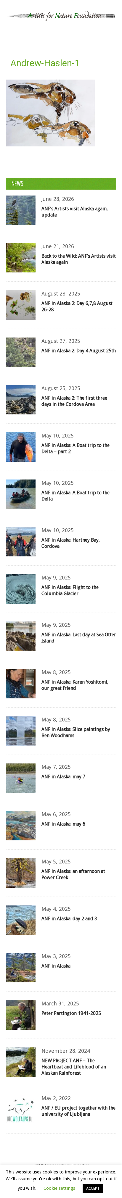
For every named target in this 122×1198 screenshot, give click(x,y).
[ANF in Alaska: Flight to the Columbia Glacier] (21, 589)
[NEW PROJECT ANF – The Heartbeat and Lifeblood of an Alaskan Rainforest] (21, 1062)
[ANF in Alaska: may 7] (21, 778)
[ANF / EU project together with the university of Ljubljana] (21, 1109)
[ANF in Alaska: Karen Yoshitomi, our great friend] (21, 683)
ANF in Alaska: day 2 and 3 (69, 918)
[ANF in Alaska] (21, 967)
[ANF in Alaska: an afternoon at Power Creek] (21, 873)
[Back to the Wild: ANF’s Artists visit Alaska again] (21, 257)
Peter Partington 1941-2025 (71, 1013)
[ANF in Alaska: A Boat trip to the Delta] (21, 494)
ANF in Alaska (55, 966)
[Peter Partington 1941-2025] (21, 1015)
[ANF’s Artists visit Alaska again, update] (21, 210)
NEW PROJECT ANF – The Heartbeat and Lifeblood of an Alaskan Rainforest (73, 1067)
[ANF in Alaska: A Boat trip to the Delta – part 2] (21, 447)
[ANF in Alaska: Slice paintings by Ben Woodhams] (21, 731)
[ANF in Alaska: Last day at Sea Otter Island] (21, 636)
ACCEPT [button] (92, 1188)
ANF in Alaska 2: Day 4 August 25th (78, 350)
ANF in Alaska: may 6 (63, 824)
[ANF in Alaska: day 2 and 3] (21, 920)
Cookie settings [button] (59, 1188)
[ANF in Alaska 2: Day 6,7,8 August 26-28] (21, 305)
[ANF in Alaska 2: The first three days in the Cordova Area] (21, 399)
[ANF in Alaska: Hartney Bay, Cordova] (21, 541)
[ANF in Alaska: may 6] (21, 825)
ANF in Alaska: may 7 (63, 776)
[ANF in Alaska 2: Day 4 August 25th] (21, 352)
